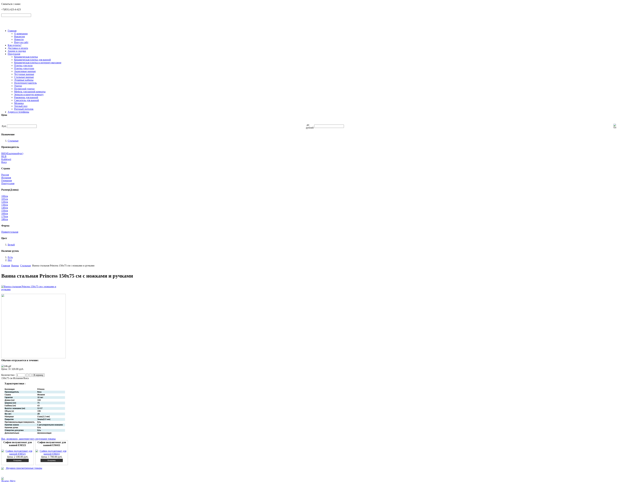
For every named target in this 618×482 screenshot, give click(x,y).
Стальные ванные (24, 77)
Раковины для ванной (26, 97)
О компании (21, 33)
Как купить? (14, 45)
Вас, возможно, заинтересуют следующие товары (28, 438)
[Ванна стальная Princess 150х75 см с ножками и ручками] (33, 289)
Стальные (25, 265)
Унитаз (18, 85)
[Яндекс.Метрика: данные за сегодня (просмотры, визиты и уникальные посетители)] (8, 479)
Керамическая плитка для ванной (32, 59)
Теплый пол (20, 106)
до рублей (310, 126)
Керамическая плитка (26, 56)
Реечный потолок (23, 109)
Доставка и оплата (18, 48)
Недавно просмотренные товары (23, 468)
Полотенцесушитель (25, 83)
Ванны (15, 265)
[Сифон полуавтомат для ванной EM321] (17, 454)
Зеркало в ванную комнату (29, 94)
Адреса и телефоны (18, 112)
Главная (12, 30)
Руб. (4, 126)
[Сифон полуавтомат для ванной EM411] (52, 454)
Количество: (8, 375)
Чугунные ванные (24, 74)
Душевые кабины (23, 80)
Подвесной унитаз (24, 88)
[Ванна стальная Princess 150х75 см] (33, 357)
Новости (19, 39)
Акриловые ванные (25, 71)
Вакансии (19, 36)
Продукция (14, 54)
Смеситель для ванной (26, 100)
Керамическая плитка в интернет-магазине (37, 62)
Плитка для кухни (24, 68)
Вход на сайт (21, 42)
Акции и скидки (17, 51)
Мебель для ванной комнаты (30, 91)
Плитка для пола (23, 65)
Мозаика (19, 103)
